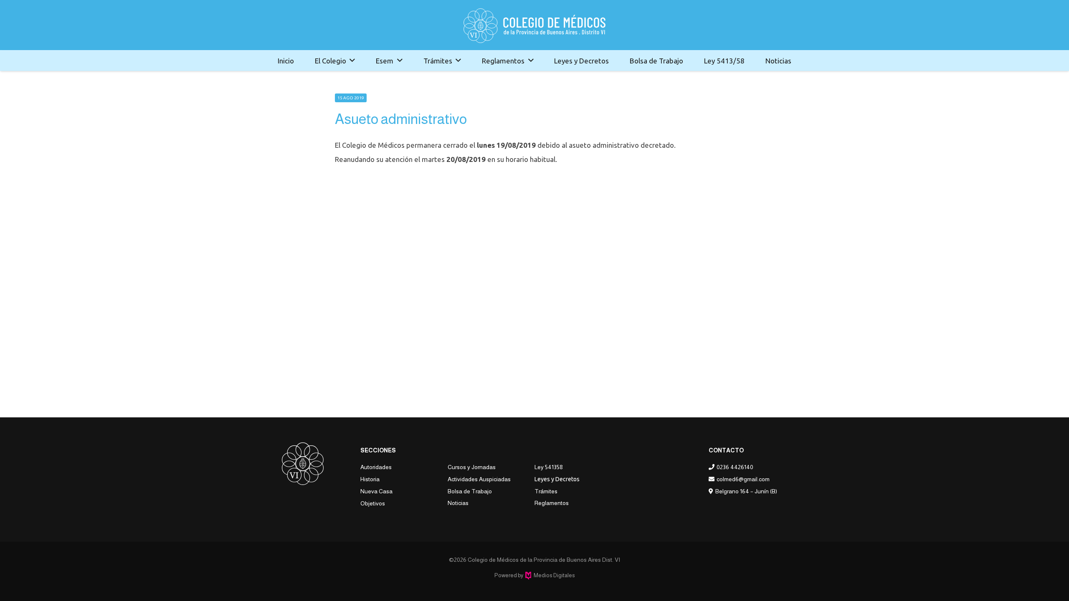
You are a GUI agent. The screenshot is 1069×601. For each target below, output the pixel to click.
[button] (352, 60)
